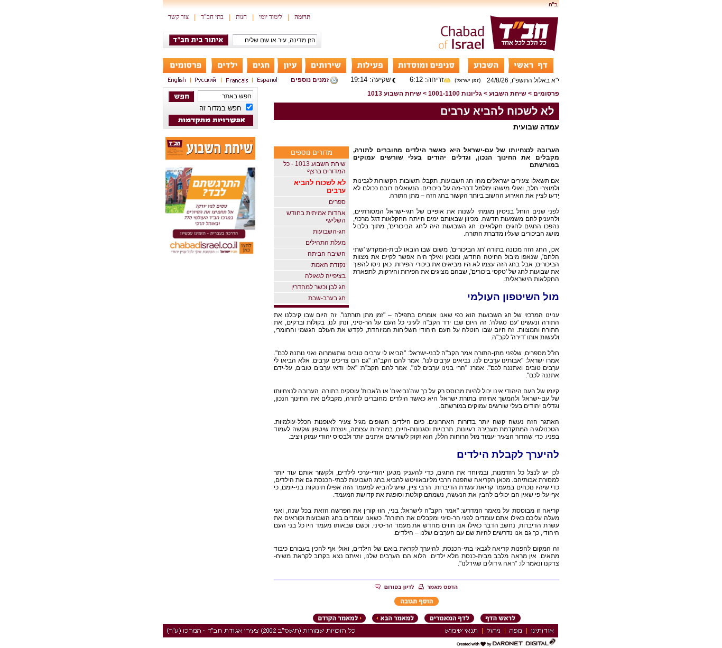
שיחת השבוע (507, 93)
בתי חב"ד (212, 17)
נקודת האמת (328, 265)
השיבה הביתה (327, 253)
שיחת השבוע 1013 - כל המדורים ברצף (314, 167)
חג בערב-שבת (327, 298)
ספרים (337, 202)
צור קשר (178, 17)
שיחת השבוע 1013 (394, 93)
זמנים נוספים (310, 80)
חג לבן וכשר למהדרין (318, 287)
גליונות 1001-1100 (455, 93)
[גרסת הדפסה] (438, 587)
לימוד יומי (270, 17)
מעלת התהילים (326, 242)
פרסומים (546, 93)
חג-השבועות (329, 231)
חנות (241, 17)
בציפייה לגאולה (325, 276)
